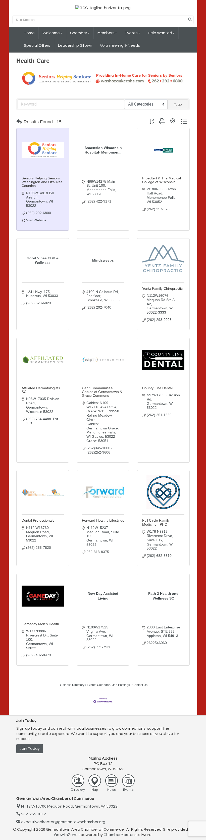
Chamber (78, 33)
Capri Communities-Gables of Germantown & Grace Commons (102, 392)
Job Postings (121, 685)
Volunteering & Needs (120, 45)
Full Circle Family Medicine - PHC (156, 522)
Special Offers (37, 45)
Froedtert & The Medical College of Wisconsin (161, 180)
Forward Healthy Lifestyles (103, 520)
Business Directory (71, 685)
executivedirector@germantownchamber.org (62, 822)
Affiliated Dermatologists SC (41, 390)
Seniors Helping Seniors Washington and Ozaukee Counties (42, 182)
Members (106, 33)
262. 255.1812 (33, 814)
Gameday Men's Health (40, 624)
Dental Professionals (38, 520)
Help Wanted (160, 33)
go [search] (180, 104)
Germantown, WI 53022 (69, 806)
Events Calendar (98, 685)
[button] (19, 122)
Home (29, 33)
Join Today (30, 749)
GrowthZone (66, 835)
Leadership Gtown (75, 45)
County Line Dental (157, 388)
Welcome (51, 33)
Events (131, 33)
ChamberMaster (119, 835)
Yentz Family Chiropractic (162, 288)
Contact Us (139, 685)
